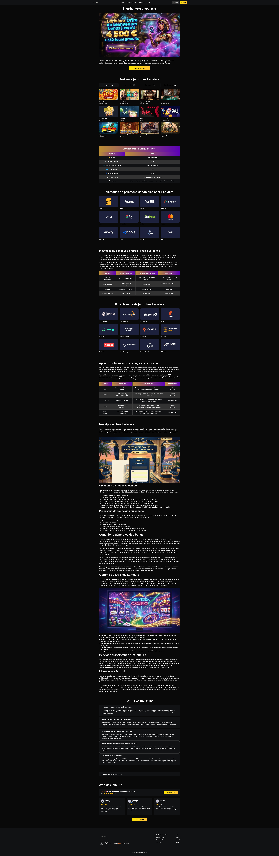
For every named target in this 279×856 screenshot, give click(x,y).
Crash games (148, 85)
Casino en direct (128, 85)
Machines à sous (169, 85)
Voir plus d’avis (140, 819)
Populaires (108, 85)
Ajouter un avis (171, 792)
